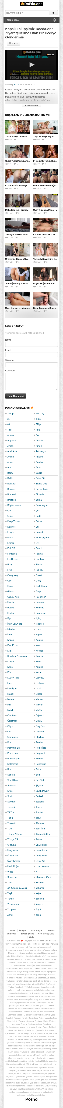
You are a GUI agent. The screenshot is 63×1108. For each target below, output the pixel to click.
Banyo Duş (41, 483)
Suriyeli (39, 796)
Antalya (39, 462)
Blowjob (40, 494)
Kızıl (9, 650)
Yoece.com (13, 904)
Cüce (10, 516)
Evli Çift (11, 548)
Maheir (10, 694)
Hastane (40, 602)
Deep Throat (13, 521)
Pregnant (40, 753)
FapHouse (12, 559)
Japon (39, 634)
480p (38, 419)
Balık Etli (40, 478)
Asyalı (39, 467)
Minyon (39, 704)
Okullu (39, 721)
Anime (10, 456)
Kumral (39, 667)
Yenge (10, 898)
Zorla (38, 915)
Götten (10, 591)
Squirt (10, 796)
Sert (38, 774)
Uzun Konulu (42, 866)
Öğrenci (40, 715)
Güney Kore (13, 597)
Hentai (10, 613)
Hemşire (40, 607)
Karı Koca (12, 645)
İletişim (22, 930)
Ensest (39, 532)
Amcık (39, 446)
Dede (38, 516)
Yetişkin (40, 898)
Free (9, 570)
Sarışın (11, 774)
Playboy (40, 737)
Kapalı (10, 640)
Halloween (41, 597)
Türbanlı (40, 823)
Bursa (39, 500)
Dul (37, 526)
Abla (38, 429)
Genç (38, 580)
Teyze (39, 807)
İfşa (9, 618)
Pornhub (40, 742)
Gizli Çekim (41, 586)
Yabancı (40, 888)
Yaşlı (9, 893)
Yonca (16, 84)
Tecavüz (11, 807)
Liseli (38, 688)
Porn (9, 742)
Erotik (10, 537)
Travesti (11, 823)
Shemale (11, 785)
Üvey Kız (40, 861)
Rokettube (41, 764)
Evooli (39, 548)
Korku (10, 667)
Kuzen (39, 672)
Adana (10, 435)
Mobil (10, 710)
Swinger (11, 801)
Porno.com (12, 753)
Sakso (39, 769)
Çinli (38, 510)
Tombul (39, 812)
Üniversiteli (41, 845)
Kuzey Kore (13, 677)
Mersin (39, 699)
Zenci (10, 915)
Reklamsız (12, 764)
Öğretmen (12, 721)
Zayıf (38, 909)
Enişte (10, 532)
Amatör (39, 440)
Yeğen (39, 893)
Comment (10, 370)
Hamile (10, 602)
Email (8, 350)
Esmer (10, 543)
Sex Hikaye (13, 780)
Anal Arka (12, 451)
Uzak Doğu (13, 866)
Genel (10, 586)
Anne (10, 462)
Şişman (39, 785)
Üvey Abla (12, 850)
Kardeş (39, 640)
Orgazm (40, 731)
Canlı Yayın (41, 505)
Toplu (10, 818)
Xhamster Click (43, 877)
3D (8, 419)
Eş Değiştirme (43, 537)
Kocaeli (39, 650)
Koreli (38, 661)
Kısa (38, 645)
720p (38, 424)
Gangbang (12, 575)
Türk (9, 828)
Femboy (40, 559)
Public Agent (13, 758)
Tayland (40, 801)
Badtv (10, 473)
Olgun (10, 726)
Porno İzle (41, 747)
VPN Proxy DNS (46, 934)
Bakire (39, 473)
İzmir (38, 629)
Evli (38, 543)
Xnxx (10, 882)
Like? (15, 43)
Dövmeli (11, 526)
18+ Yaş (40, 413)
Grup (38, 591)
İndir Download (14, 624)
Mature (10, 699)
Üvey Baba (41, 855)
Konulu (39, 656)
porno (35, 969)
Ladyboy (40, 677)
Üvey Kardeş (13, 861)
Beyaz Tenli (42, 489)
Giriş (31, 937)
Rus (9, 769)
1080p (10, 413)
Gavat (39, 575)
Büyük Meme (14, 505)
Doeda (12, 930)
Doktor (39, 521)
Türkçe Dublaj (43, 834)
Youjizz (39, 904)
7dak (9, 429)
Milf (9, 704)
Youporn (11, 909)
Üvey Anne (12, 855)
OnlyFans (41, 726)
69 (8, 424)
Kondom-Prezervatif (17, 656)
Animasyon (41, 451)
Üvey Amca (41, 850)
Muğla (39, 710)
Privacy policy (27, 934)
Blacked (11, 494)
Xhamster (12, 877)
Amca (10, 446)
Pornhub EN (13, 747)
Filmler (39, 564)
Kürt (9, 672)
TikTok (10, 812)
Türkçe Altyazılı (15, 834)
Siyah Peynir (42, 791)
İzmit (9, 634)
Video (10, 871)
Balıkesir (11, 483)
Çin (9, 510)
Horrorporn (41, 613)
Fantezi (39, 553)
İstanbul (11, 629)
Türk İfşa (40, 828)
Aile (38, 435)
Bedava (11, 489)
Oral (9, 731)
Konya (10, 661)
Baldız (10, 478)
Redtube (40, 758)
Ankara (39, 456)
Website (9, 360)
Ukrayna (11, 845)
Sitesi (10, 791)
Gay (9, 580)
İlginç (38, 618)
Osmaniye (12, 737)
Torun (38, 818)
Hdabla (10, 607)
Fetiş (9, 564)
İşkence (40, 624)
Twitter (39, 839)
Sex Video (41, 780)
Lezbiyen (11, 688)
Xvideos (40, 882)
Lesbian (40, 683)
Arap (9, 467)
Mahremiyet (37, 930)
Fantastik (12, 553)
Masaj (39, 694)
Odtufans (12, 715)
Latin (9, 683)
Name (8, 340)
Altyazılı (11, 440)
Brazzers (11, 500)
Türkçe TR (12, 839)
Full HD (39, 570)
